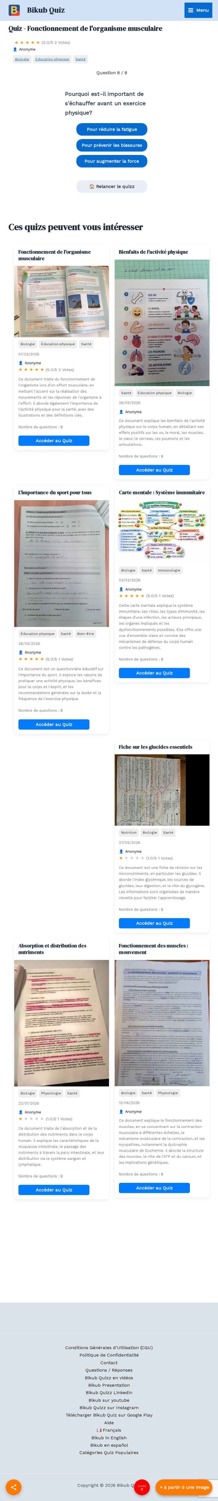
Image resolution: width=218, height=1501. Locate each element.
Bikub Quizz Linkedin (109, 1392)
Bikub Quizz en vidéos (109, 1377)
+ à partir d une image (184, 1487)
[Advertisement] (61, 775)
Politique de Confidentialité (109, 1355)
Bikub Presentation (109, 1385)
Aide (109, 1422)
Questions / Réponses (109, 1370)
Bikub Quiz (46, 10)
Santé (81, 59)
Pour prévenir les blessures (112, 145)
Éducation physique (52, 59)
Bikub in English (109, 1437)
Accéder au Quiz (54, 440)
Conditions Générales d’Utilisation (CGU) (109, 1347)
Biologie (22, 59)
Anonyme (27, 49)
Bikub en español (109, 1445)
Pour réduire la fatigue (112, 129)
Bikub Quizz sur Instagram (109, 1407)
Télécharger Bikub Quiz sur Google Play (109, 1415)
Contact (109, 1362)
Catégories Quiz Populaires (109, 1452)
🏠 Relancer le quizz (112, 186)
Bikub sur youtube (109, 1400)
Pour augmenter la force (112, 161)
